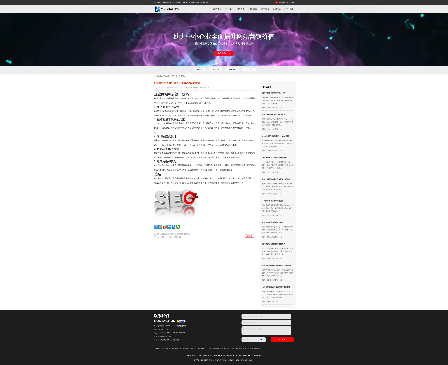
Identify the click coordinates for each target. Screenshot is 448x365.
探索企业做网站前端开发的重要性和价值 (175, 234)
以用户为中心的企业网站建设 (171, 237)
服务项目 (241, 9)
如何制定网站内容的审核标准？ (273, 222)
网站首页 (217, 9)
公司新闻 (199, 70)
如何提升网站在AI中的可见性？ (273, 114)
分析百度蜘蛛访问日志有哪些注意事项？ (277, 287)
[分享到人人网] (173, 227)
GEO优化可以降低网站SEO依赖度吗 (275, 136)
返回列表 (249, 236)
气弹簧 (211, 348)
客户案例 (265, 9)
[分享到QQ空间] (160, 227)
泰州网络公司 (166, 348)
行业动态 (215, 70)
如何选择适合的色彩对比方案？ (273, 244)
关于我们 (229, 9)
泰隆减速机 (175, 348)
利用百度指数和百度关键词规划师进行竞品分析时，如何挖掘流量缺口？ (288, 265)
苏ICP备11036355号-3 (243, 355)
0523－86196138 (163, 329)
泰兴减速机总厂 (185, 348)
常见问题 (249, 70)
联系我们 (288, 9)
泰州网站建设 (256, 348)
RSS (260, 355)
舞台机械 (193, 348)
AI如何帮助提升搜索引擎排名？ (273, 201)
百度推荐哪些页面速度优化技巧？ (274, 93)
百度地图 (255, 355)
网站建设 (253, 9)
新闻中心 (277, 9)
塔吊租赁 (248, 348)
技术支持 (232, 70)
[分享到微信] (178, 227)
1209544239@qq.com (164, 336)
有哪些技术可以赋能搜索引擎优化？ (275, 158)
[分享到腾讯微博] (169, 227)
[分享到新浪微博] (165, 227)
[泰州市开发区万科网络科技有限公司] (167, 9)
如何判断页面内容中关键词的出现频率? (276, 179)
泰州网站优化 (240, 348)
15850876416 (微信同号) (176, 325)
